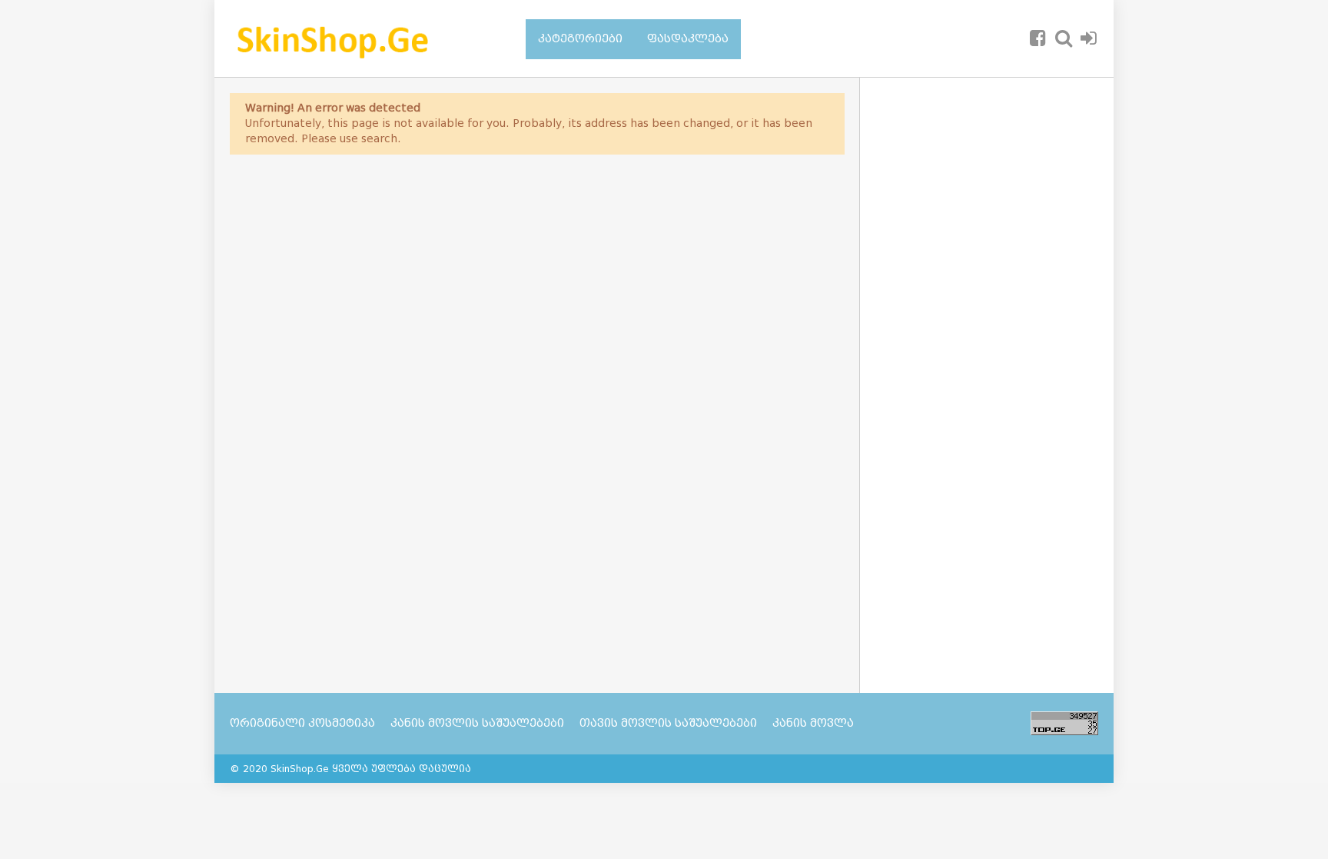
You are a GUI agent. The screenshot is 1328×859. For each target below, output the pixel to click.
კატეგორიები (580, 38)
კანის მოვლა (813, 723)
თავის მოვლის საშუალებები (668, 723)
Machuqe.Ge (358, 38)
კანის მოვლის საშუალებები (477, 723)
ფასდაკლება (688, 38)
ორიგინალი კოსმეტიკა (302, 723)
